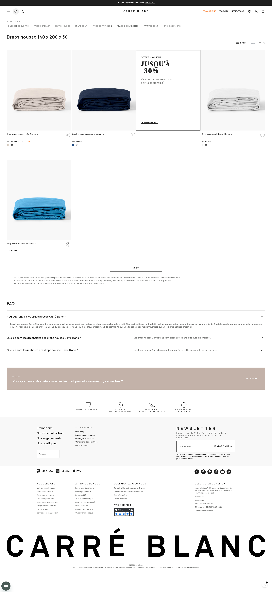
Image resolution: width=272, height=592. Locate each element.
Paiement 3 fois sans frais (47, 502)
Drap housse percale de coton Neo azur (22, 243)
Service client (81, 445)
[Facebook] (203, 471)
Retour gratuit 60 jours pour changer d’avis (152, 410)
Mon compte (81, 431)
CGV (89, 567)
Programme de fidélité (46, 506)
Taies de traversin (102, 26)
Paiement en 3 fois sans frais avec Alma (120, 410)
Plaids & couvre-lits (128, 26)
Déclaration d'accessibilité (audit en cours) (162, 567)
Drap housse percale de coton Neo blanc (217, 134)
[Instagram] (197, 471)
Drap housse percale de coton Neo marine (88, 134)
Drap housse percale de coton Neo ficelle (22, 134)
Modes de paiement (45, 498)
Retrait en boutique (45, 491)
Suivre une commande (85, 435)
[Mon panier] (263, 11)
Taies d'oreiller (42, 26)
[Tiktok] (216, 471)
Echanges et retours (84, 438)
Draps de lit (81, 26)
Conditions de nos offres (86, 442)
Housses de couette (17, 26)
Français (42, 454)
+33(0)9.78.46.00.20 (213, 507)
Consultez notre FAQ (204, 510)
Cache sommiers (171, 26)
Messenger (200, 500)
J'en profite (150, 3)
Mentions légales (79, 567)
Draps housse (62, 26)
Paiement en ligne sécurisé (88, 409)
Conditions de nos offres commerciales (108, 567)
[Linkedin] (229, 471)
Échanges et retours (45, 495)
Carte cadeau (42, 509)
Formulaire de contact (204, 503)
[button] (23, 11)
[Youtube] (222, 471)
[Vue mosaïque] (264, 43)
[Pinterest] (209, 471)
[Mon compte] (256, 11)
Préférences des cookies (189, 567)
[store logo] (136, 11)
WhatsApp (199, 496)
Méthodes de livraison (46, 488)
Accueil (9, 21)
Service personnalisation (47, 513)
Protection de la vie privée (134, 567)
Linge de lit (18, 21)
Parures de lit (151, 26)
